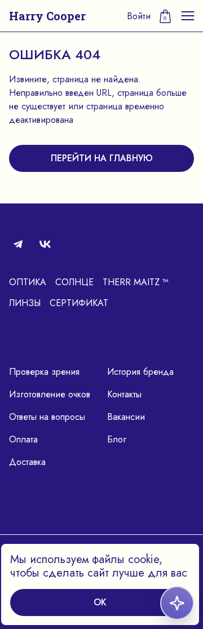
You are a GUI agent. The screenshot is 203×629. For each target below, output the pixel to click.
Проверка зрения (44, 371)
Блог (116, 439)
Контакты (124, 394)
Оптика (27, 282)
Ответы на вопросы (47, 416)
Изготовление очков (49, 394)
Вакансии (126, 416)
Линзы (25, 302)
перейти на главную (102, 158)
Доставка (27, 461)
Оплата (23, 439)
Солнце (74, 282)
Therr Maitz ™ (136, 282)
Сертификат (79, 302)
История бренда (140, 371)
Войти (139, 16)
